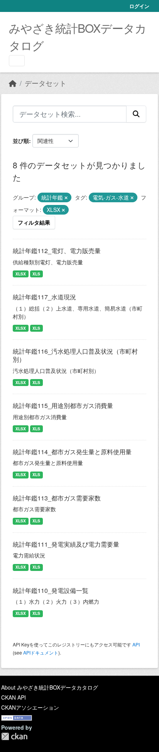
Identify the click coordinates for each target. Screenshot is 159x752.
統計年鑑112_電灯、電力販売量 (57, 250)
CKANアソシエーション (30, 707)
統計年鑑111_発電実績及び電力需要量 (66, 544)
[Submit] (136, 114)
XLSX (20, 274)
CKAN (14, 736)
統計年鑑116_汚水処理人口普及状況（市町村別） (75, 355)
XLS (36, 274)
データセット (45, 83)
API (136, 644)
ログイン (139, 6)
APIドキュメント (40, 652)
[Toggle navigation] (17, 60)
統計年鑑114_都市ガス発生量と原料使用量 (72, 451)
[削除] (66, 198)
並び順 (21, 140)
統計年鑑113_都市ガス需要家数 (57, 498)
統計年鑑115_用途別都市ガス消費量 (63, 405)
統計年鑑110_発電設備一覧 (50, 590)
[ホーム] (13, 83)
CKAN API (13, 697)
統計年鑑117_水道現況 (44, 296)
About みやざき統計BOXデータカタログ (49, 687)
